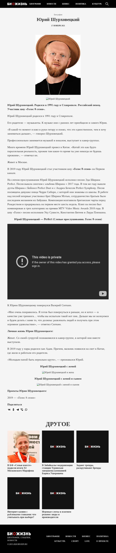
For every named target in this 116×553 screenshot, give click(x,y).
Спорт (75, 541)
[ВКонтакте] (9, 409)
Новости (51, 4)
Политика (81, 4)
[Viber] (22, 409)
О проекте (102, 541)
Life (87, 541)
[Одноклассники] (13, 409)
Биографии (35, 4)
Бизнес (65, 4)
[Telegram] (17, 409)
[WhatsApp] (26, 409)
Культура (97, 4)
